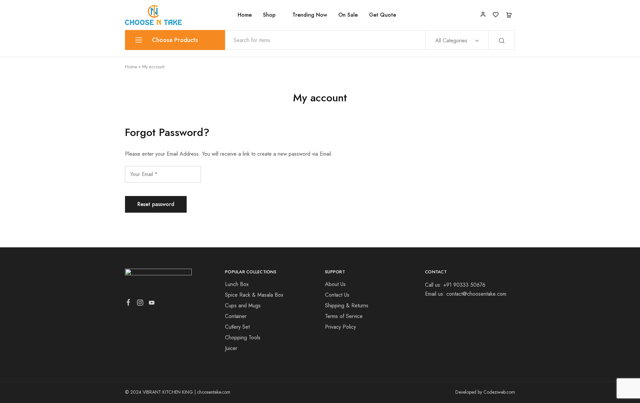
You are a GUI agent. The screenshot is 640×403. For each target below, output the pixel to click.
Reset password (155, 204)
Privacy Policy (340, 327)
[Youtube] (152, 304)
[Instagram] (140, 304)
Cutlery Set (237, 327)
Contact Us (337, 295)
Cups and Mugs (243, 305)
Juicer (231, 348)
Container (236, 316)
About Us (335, 284)
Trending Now (309, 15)
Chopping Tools (242, 337)
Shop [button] (269, 15)
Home (245, 15)
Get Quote (382, 15)
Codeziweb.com (499, 392)
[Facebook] (128, 304)
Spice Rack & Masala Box (254, 295)
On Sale (348, 15)
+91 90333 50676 (464, 285)
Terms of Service (344, 316)
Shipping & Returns (346, 305)
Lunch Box (237, 284)
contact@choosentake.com (476, 294)
